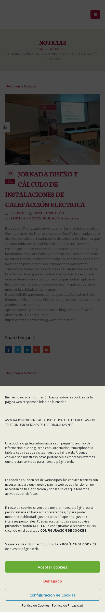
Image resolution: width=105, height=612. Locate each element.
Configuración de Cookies (53, 595)
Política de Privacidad (67, 605)
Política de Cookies (35, 605)
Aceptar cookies (52, 567)
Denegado (52, 581)
